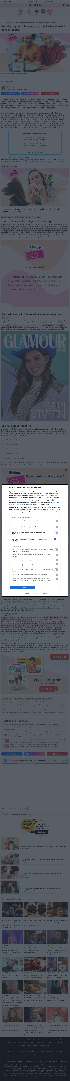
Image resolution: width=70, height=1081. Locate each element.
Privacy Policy (44, 593)
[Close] (64, 487)
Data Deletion (25, 593)
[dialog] (35, 540)
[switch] (56, 521)
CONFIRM (23, 587)
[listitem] (35, 517)
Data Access (35, 593)
